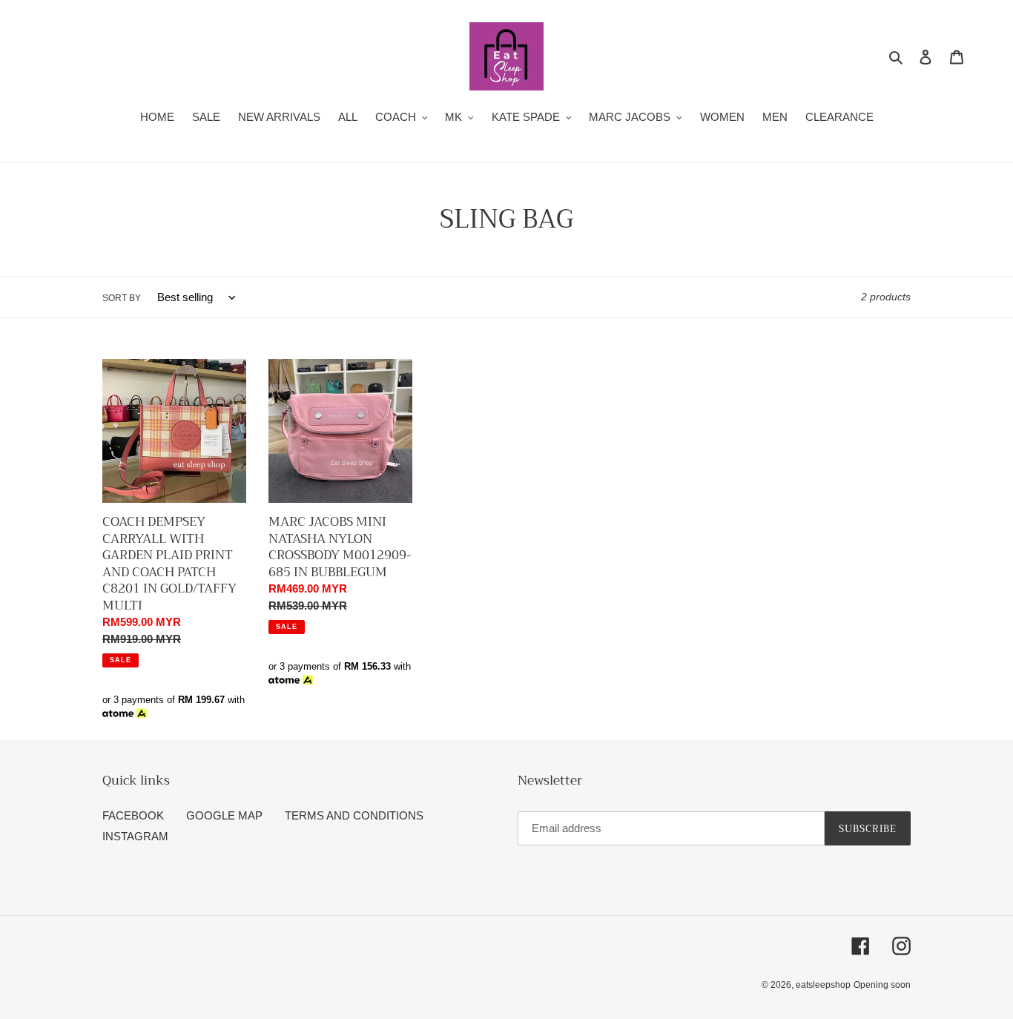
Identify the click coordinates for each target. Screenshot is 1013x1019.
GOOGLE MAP (224, 815)
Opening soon (882, 985)
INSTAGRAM (135, 836)
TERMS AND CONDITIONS (354, 815)
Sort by (121, 298)
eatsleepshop (823, 985)
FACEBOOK (133, 815)
